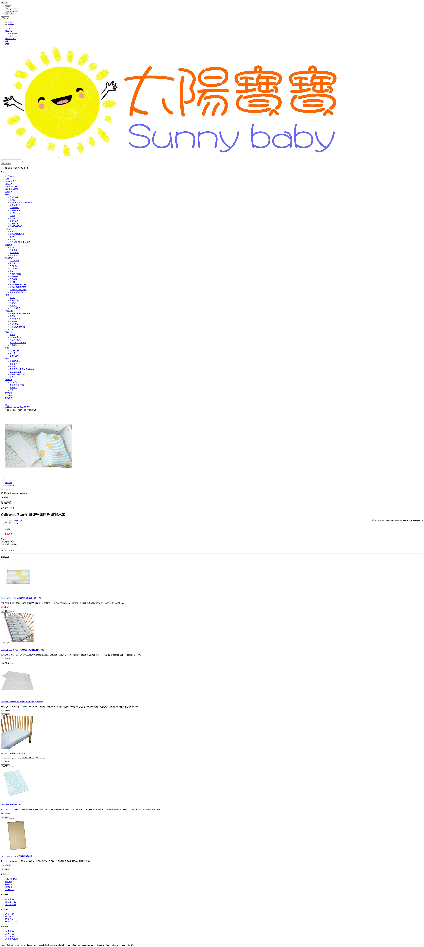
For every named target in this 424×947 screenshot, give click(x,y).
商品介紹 (8, 483)
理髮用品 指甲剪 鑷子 (18, 284)
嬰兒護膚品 (14, 276)
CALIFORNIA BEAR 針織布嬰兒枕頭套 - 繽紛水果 (21, 598)
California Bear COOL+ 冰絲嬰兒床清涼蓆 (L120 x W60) (22, 650)
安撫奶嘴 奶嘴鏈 (16, 226)
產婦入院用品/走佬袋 (18, 343)
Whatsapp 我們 (10, 181)
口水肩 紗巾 (14, 224)
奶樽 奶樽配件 (15, 205)
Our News (9, 916)
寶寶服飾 (8, 380)
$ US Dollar (9, 13)
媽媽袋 (12, 335)
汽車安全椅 (14, 303)
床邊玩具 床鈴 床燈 (17, 327)
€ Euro (8, 6)
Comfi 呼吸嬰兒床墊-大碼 (11, 804)
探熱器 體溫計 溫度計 (18, 292)
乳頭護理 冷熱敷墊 (17, 234)
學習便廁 (13, 269)
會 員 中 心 (9, 931)
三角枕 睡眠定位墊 (17, 374)
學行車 (12, 316)
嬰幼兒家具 (14, 356)
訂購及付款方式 (11, 187)
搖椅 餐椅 (13, 353)
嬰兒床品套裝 (15, 361)
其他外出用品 (15, 308)
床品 (7, 359)
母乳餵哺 (8, 229)
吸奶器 (12, 239)
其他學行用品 (15, 319)
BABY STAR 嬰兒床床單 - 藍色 (13, 753)
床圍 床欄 (13, 255)
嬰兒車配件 (14, 300)
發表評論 (12, 551)
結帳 (12, 542)
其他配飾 (13, 382)
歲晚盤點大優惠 (11, 189)
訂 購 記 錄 (9, 934)
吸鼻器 (12, 282)
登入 (11, 36)
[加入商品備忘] (11, 611)
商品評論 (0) (10, 485)
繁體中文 (11, 24)
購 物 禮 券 (9, 919)
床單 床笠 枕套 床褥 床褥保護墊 (22, 369)
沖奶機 (12, 200)
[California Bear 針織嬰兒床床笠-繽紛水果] (38, 478)
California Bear (16, 521)
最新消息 (8, 184)
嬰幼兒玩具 (14, 324)
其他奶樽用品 (15, 213)
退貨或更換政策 (11, 879)
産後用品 (13, 345)
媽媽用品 (8, 332)
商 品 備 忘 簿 (10, 937)
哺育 (7, 194)
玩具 (11, 329)
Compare (14, 544)
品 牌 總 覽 (9, 914)
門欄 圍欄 (13, 250)
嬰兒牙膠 (13, 321)
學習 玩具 (9, 311)
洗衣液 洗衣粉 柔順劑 (18, 290)
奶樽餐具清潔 (15, 210)
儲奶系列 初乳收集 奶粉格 (20, 242)
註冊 (13, 508)
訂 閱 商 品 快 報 (11, 939)
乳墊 (11, 232)
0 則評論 (4, 551)
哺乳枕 (12, 218)
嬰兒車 (12, 298)
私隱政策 (8, 887)
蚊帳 (11, 377)
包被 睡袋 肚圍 (15, 372)
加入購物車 (5, 542)
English (10, 22)
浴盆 (11, 271)
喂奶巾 (12, 237)
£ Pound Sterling (11, 11)
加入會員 (13, 33)
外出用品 (8, 295)
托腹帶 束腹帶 (15, 340)
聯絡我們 (8, 398)
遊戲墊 (12, 247)
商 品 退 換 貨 (10, 902)
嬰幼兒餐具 (14, 221)
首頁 (7, 179)
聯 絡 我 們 (9, 899)
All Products (9, 176)
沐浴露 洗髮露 (15, 274)
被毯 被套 (13, 366)
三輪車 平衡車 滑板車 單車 (20, 314)
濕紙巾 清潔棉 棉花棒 (18, 287)
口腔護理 (13, 279)
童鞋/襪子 (13, 388)
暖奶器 (12, 216)
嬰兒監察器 (14, 253)
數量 (2, 539)
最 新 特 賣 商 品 (11, 922)
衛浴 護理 (9, 258)
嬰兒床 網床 (14, 351)
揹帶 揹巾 (13, 306)
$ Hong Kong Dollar (12, 9)
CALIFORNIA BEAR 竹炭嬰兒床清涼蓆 (16, 856)
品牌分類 (8, 396)
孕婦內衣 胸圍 (15, 337)
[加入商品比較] (13, 611)
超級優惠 (8, 192)
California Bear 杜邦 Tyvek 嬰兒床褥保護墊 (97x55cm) (22, 702)
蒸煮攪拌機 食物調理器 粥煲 (21, 202)
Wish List (5, 544)
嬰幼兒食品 (14, 197)
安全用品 (8, 245)
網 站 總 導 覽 (10, 905)
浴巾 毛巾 (13, 263)
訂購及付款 (9, 890)
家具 (7, 348)
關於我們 (8, 882)
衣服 (11, 390)
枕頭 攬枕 (13, 364)
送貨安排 (8, 393)
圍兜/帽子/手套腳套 (17, 385)
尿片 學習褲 (14, 261)
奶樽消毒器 (14, 208)
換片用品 (13, 266)
